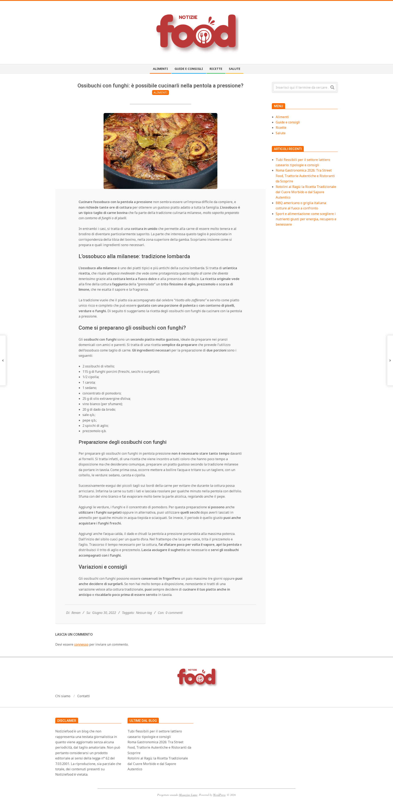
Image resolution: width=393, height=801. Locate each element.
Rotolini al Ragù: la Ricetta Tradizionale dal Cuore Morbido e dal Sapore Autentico (306, 192)
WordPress (219, 795)
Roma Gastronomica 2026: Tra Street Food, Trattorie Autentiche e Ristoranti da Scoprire (305, 175)
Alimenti (160, 92)
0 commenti (174, 612)
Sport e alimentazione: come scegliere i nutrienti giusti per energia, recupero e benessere (306, 219)
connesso (81, 644)
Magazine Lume (188, 795)
